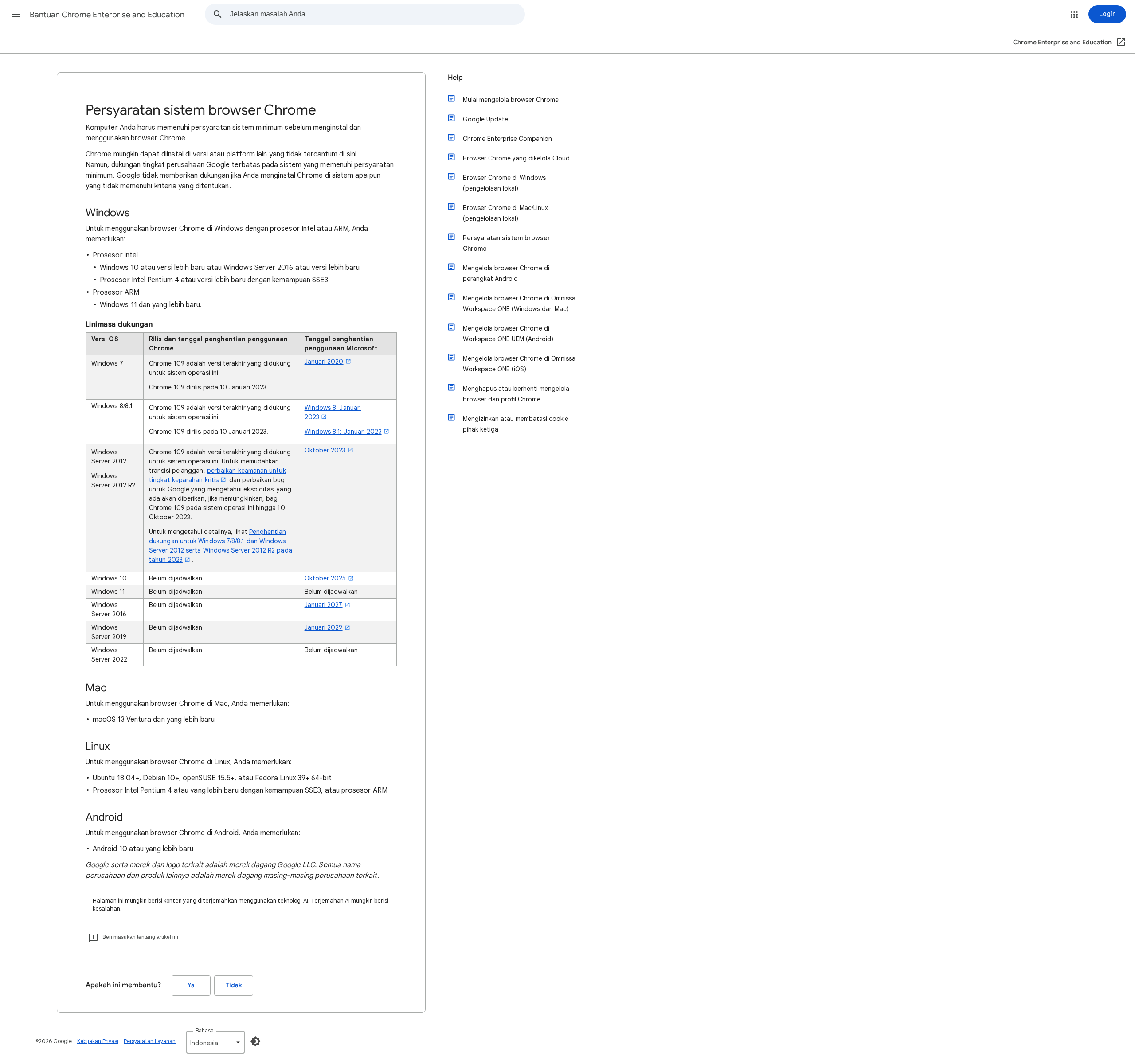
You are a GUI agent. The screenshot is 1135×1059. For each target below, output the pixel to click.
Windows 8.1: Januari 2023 (343, 432)
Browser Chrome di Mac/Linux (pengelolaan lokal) (505, 213)
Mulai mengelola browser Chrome (511, 100)
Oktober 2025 (325, 578)
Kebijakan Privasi (97, 1041)
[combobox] (377, 14)
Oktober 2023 (325, 450)
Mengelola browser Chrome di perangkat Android (506, 273)
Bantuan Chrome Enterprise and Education (107, 14)
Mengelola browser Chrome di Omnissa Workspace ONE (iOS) (519, 363)
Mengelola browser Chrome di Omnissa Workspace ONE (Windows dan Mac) (519, 303)
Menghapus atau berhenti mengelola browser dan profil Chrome (516, 394)
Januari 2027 (324, 605)
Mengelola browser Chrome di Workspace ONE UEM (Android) (508, 333)
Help (455, 77)
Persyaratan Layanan (150, 1041)
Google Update (485, 119)
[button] (16, 14)
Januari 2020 (324, 362)
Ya (191, 985)
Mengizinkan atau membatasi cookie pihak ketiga (515, 424)
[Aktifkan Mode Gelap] (255, 1041)
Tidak (234, 985)
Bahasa (205, 1030)
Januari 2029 (324, 627)
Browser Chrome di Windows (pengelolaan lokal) (504, 183)
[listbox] (215, 1042)
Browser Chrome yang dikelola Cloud (516, 158)
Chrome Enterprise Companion (507, 139)
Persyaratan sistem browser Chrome (506, 243)
